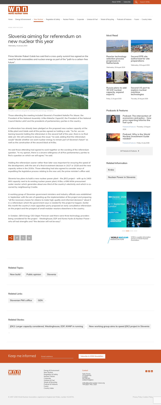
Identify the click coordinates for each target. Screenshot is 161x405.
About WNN (116, 2)
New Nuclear (38, 19)
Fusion (136, 19)
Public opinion (34, 275)
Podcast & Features (51, 384)
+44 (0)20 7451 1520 (89, 384)
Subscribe (127, 2)
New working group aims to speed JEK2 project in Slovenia (119, 326)
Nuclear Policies (68, 19)
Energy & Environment (23, 19)
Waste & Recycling (107, 19)
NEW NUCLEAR (18, 27)
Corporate (80, 19)
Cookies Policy (148, 397)
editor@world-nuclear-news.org (93, 383)
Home (10, 19)
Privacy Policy (137, 397)
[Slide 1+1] (127, 231)
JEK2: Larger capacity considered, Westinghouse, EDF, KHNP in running (46, 326)
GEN (40, 300)
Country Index (147, 19)
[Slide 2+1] (131, 231)
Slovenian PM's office (21, 300)
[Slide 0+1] (123, 231)
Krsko (111, 170)
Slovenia (51, 275)
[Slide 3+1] (135, 231)
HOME (10, 27)
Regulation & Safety (53, 19)
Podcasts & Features (124, 19)
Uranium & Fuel (92, 19)
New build (15, 275)
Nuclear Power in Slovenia (121, 177)
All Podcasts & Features (128, 151)
